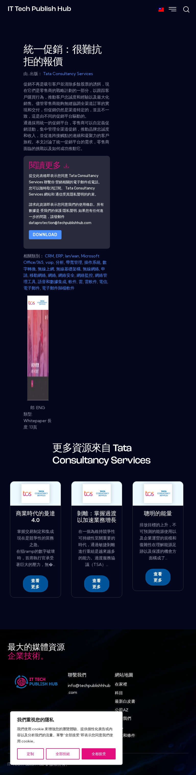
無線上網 (46, 268)
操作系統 (92, 262)
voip (49, 262)
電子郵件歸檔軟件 (58, 287)
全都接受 (99, 754)
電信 (103, 281)
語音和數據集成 (52, 281)
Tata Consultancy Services (68, 73)
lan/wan (72, 255)
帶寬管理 (74, 262)
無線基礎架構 (68, 268)
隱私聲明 (70, 211)
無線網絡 (91, 268)
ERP (59, 255)
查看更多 (35, 583)
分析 (60, 262)
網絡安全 (66, 275)
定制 (30, 754)
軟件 (72, 281)
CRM (49, 255)
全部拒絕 (63, 754)
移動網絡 (38, 275)
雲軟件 (91, 281)
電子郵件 (31, 287)
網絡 (52, 275)
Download (45, 234)
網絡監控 (85, 275)
